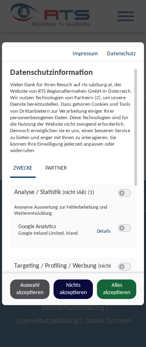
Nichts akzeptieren (73, 289)
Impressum (85, 54)
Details (104, 231)
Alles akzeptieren (116, 289)
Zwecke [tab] (22, 168)
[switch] (124, 193)
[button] (122, 193)
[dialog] (73, 173)
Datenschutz (121, 54)
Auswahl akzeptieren (29, 289)
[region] (74, 169)
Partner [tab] (56, 168)
